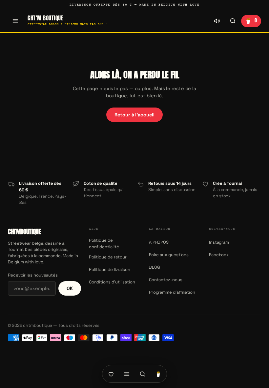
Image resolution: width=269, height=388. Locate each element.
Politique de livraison (109, 269)
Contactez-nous (165, 279)
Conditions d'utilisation (112, 282)
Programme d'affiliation (172, 292)
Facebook (219, 254)
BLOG (154, 267)
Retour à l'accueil (134, 115)
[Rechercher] (232, 21)
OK (70, 288)
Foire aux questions (169, 254)
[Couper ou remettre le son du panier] (217, 21)
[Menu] (15, 21)
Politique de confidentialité (104, 243)
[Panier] (158, 374)
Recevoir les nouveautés (33, 275)
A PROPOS (159, 242)
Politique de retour (108, 257)
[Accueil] (111, 374)
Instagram (219, 242)
